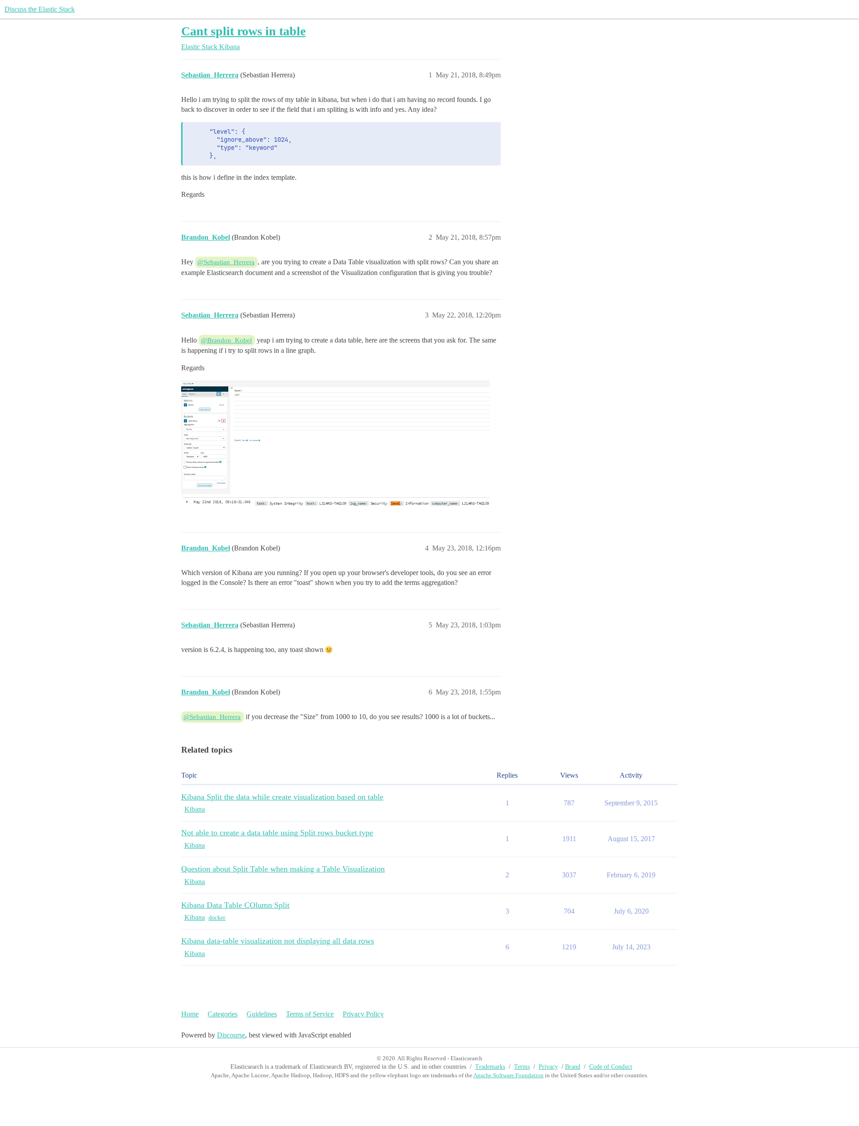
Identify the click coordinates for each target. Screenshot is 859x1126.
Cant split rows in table (243, 31)
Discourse (231, 1035)
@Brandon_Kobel (226, 340)
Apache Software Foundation (508, 1075)
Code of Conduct (610, 1066)
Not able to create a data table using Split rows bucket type (277, 832)
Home (190, 1014)
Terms (522, 1066)
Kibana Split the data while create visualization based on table (282, 796)
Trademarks (490, 1066)
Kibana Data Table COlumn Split (235, 905)
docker (216, 917)
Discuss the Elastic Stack (39, 9)
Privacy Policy (363, 1014)
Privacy (548, 1066)
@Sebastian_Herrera (226, 262)
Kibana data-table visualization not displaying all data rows (277, 940)
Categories (223, 1014)
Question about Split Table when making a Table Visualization (283, 868)
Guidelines (262, 1014)
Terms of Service (310, 1014)
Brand (572, 1066)
